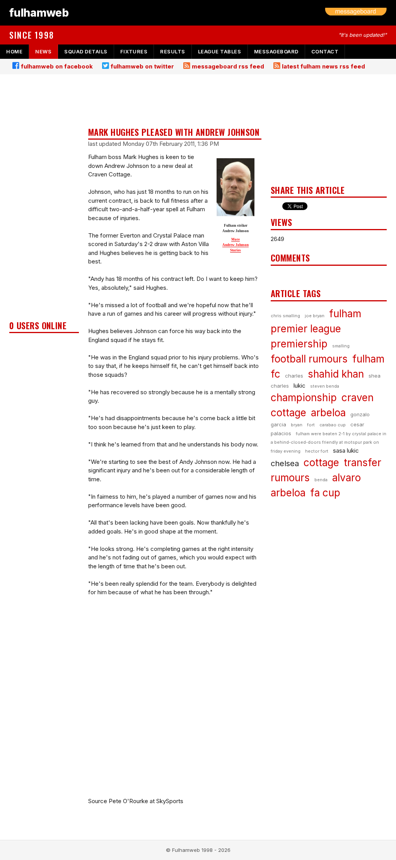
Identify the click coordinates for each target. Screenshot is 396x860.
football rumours (309, 359)
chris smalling (285, 315)
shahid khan (336, 374)
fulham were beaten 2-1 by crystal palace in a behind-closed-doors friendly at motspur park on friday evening (328, 442)
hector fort (316, 451)
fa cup (325, 493)
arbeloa (328, 413)
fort (311, 424)
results (172, 51)
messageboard (276, 51)
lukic (300, 385)
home (14, 51)
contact (325, 51)
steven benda (324, 386)
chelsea (285, 463)
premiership (299, 344)
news (43, 51)
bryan (296, 424)
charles (294, 376)
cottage (321, 462)
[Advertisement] (44, 200)
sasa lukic (346, 450)
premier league (306, 329)
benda (321, 479)
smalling (341, 346)
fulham (345, 314)
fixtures (133, 51)
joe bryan (314, 315)
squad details (86, 51)
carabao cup (332, 424)
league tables (219, 51)
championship (304, 397)
